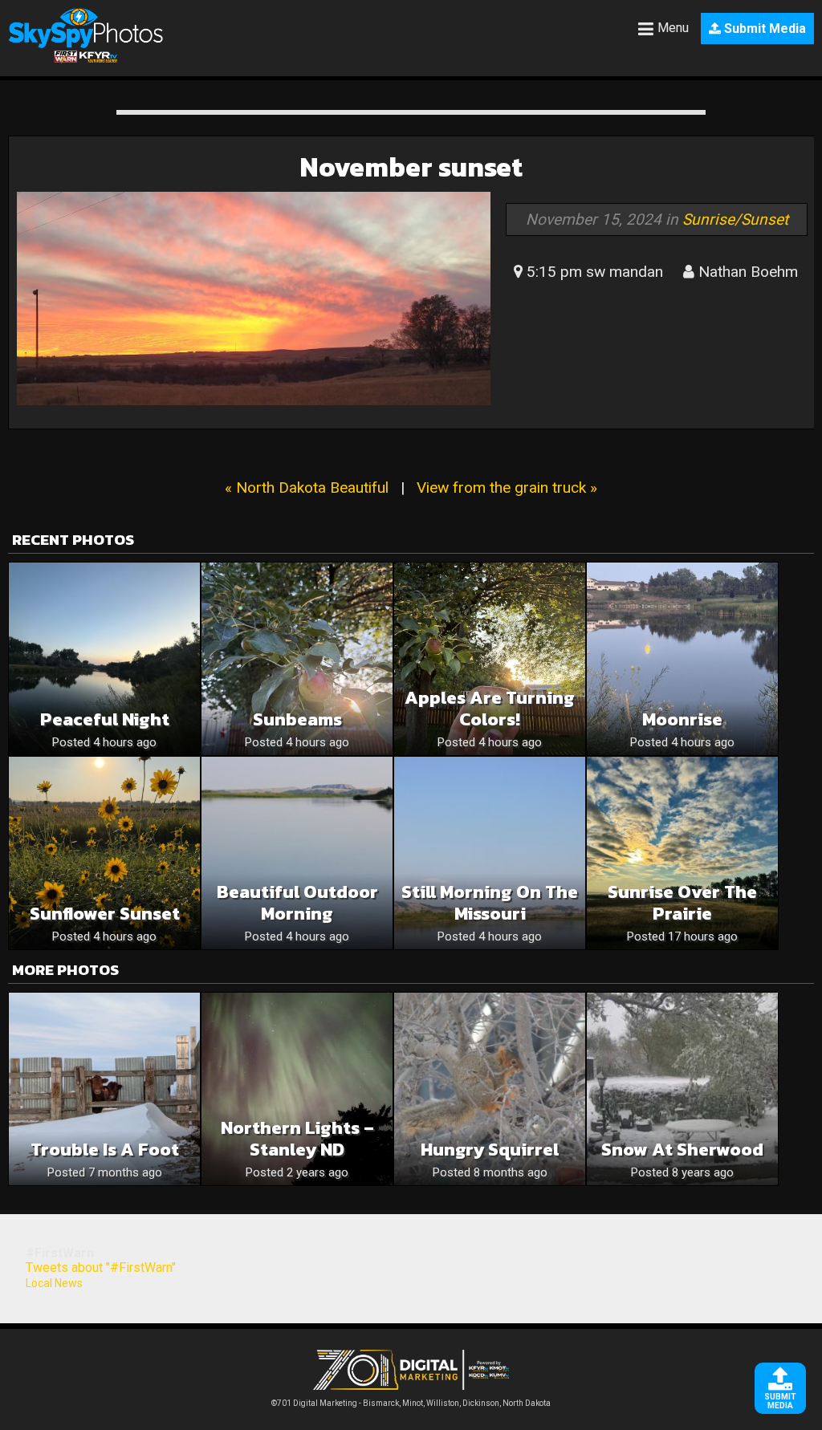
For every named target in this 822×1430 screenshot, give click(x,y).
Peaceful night (104, 719)
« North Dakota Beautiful (307, 487)
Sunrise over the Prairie (682, 902)
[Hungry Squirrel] (489, 1089)
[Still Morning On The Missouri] (489, 853)
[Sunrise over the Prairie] (682, 853)
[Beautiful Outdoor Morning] (297, 853)
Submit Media (763, 28)
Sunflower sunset (105, 913)
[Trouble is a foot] (104, 1089)
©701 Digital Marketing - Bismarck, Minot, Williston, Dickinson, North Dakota (411, 1403)
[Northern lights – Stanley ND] (297, 1089)
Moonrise (682, 719)
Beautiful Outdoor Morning (297, 902)
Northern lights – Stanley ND (297, 1138)
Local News (54, 1283)
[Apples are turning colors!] (489, 659)
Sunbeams (297, 719)
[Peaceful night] (104, 659)
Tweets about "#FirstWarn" (101, 1267)
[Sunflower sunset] (104, 853)
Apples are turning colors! (490, 708)
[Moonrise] (682, 659)
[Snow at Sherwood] (682, 1089)
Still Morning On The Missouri (489, 902)
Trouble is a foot (105, 1149)
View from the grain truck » (507, 487)
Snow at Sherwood (682, 1149)
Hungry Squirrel (490, 1149)
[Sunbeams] (297, 659)
